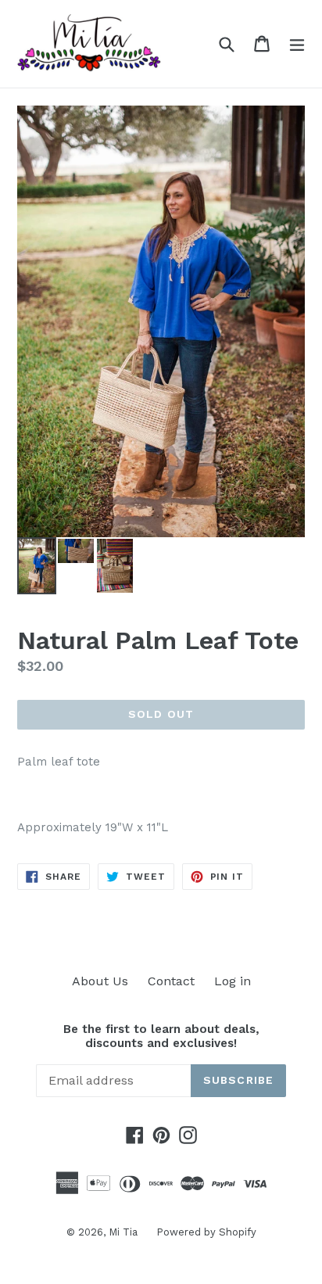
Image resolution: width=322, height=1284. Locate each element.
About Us (100, 981)
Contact (171, 981)
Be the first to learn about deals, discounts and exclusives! (161, 1036)
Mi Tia (125, 1232)
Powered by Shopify (206, 1232)
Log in (232, 981)
